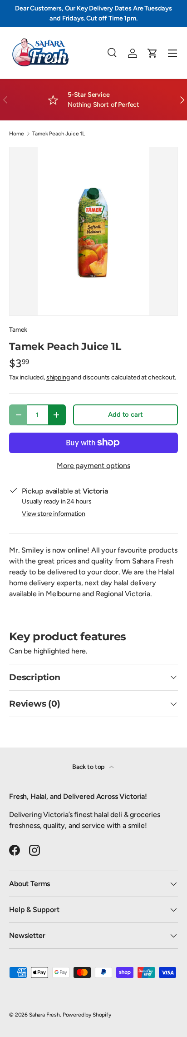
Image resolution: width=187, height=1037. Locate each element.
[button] (152, 53)
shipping (58, 377)
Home (16, 133)
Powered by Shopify (87, 1015)
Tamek (18, 330)
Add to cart (125, 414)
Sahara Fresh (44, 1015)
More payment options (93, 465)
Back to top (89, 767)
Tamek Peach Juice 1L (58, 133)
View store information (53, 514)
